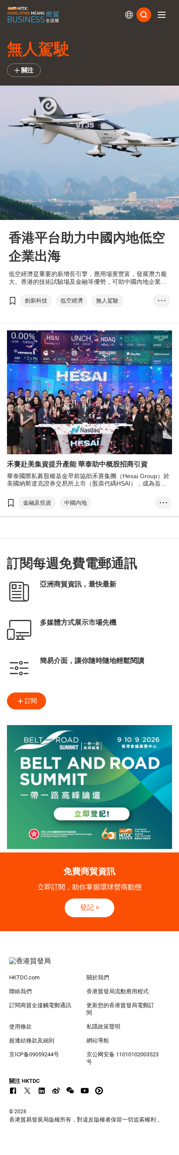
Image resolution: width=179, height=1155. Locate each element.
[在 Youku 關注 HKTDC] (99, 1091)
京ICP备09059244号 (34, 1054)
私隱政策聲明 (103, 1026)
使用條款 (20, 1026)
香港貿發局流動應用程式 (117, 991)
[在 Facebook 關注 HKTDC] (13, 1091)
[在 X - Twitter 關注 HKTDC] (27, 1091)
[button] (161, 14)
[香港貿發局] (89, 965)
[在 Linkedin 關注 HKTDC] (42, 1091)
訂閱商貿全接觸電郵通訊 (40, 1005)
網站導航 (97, 1040)
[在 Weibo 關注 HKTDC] (56, 1091)
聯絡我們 (20, 991)
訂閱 (31, 700)
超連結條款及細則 (31, 1040)
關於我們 (97, 977)
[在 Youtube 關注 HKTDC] (85, 1091)
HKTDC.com (24, 977)
